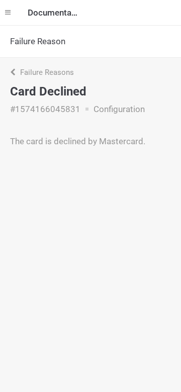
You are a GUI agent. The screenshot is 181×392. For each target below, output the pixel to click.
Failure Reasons (46, 72)
